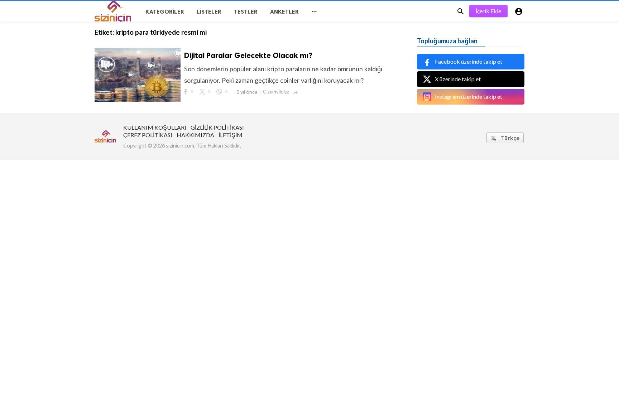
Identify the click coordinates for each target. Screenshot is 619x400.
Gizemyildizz (276, 92)
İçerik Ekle (488, 11)
